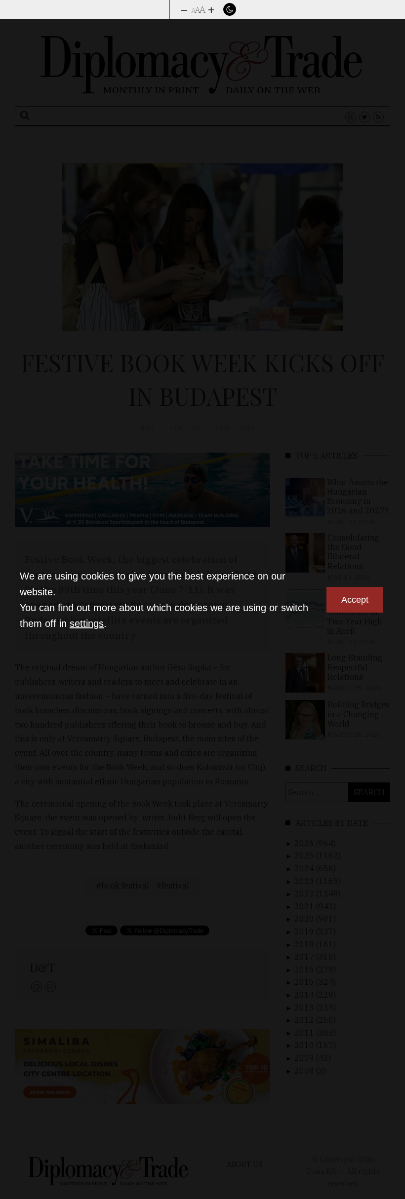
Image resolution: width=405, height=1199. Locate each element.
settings (87, 623)
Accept (354, 600)
